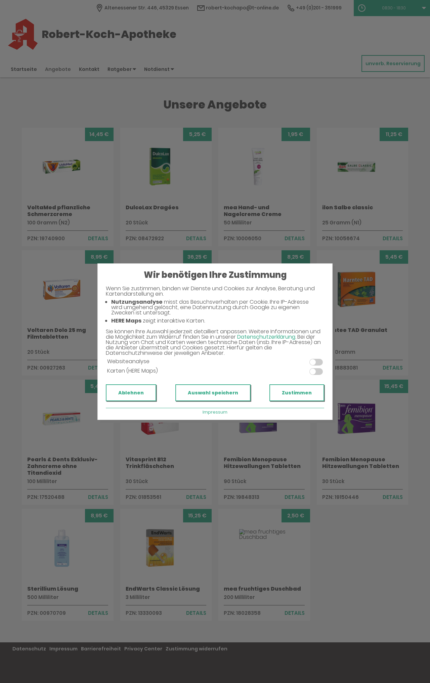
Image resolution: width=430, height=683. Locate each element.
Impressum (215, 412)
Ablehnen (131, 392)
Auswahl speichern (213, 392)
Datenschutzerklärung (266, 337)
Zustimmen (297, 392)
